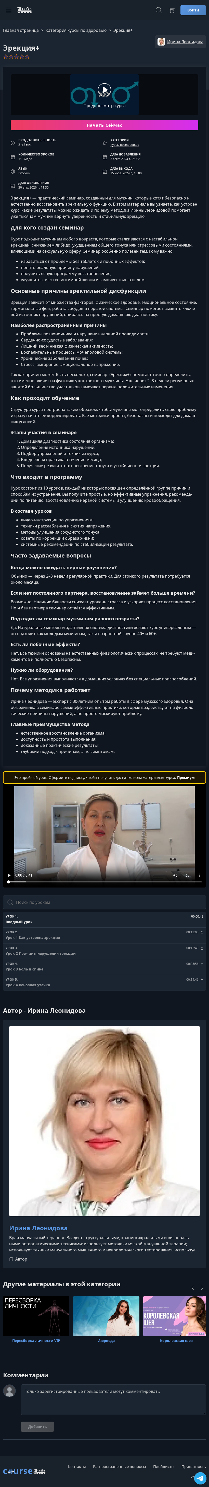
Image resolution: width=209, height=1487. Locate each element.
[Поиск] (159, 10)
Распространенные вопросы (119, 1466)
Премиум (186, 777)
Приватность (193, 1466)
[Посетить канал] (200, 1478)
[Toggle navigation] (8, 10)
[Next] (202, 1287)
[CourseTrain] (24, 10)
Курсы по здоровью (124, 144)
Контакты (77, 1466)
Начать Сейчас (105, 125)
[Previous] (192, 1287)
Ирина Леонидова (38, 1228)
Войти (193, 10)
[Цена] (171, 10)
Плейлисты (163, 1466)
